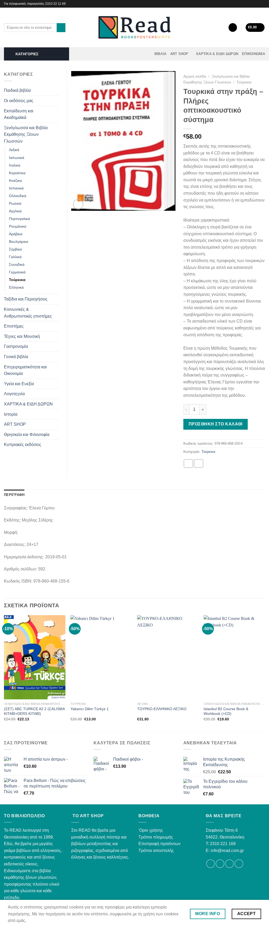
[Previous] (4, 673)
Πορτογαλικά (19, 219)
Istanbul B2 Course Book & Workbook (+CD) (226, 711)
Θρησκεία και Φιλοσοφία (26, 434)
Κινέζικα (15, 180)
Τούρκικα (243, 82)
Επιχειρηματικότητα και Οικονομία (25, 370)
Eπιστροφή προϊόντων (159, 843)
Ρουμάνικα (17, 226)
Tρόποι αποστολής (156, 850)
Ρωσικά (15, 203)
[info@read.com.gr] (249, 4)
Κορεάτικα (17, 173)
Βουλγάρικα (18, 241)
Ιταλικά (14, 165)
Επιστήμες (14, 326)
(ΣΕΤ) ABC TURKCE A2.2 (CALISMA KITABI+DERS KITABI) (34, 711)
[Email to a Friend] (198, 463)
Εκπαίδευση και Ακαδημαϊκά (18, 114)
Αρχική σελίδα (194, 76)
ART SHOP (179, 54)
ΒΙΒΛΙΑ (160, 54)
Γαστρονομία (16, 346)
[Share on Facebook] (188, 463)
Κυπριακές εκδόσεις (22, 444)
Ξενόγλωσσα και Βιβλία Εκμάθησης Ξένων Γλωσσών (26, 134)
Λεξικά (14, 150)
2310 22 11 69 (55, 4)
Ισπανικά (16, 188)
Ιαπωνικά (16, 157)
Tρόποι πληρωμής (155, 837)
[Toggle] (57, 90)
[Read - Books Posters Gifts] (134, 27)
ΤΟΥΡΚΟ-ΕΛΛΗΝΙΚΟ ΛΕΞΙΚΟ (162, 709)
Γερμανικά (17, 272)
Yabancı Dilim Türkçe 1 (89, 709)
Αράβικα (15, 234)
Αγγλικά (15, 211)
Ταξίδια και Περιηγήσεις (26, 299)
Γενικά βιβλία (16, 356)
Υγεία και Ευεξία (19, 384)
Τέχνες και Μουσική (22, 336)
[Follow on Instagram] (262, 4)
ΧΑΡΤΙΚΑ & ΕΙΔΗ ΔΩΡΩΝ (217, 54)
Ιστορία (10, 414)
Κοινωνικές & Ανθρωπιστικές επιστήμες (28, 312)
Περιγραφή (14, 495)
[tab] (14, 495)
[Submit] (61, 27)
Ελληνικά (16, 287)
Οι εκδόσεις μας (18, 100)
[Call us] (239, 863)
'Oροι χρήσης (150, 830)
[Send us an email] (229, 863)
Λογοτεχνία (14, 394)
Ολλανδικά (17, 196)
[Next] (265, 673)
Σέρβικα (15, 249)
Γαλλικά (15, 257)
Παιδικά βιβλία (17, 90)
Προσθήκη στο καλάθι (215, 424)
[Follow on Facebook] (257, 4)
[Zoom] (78, 204)
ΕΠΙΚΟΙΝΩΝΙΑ (253, 54)
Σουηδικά (16, 264)
